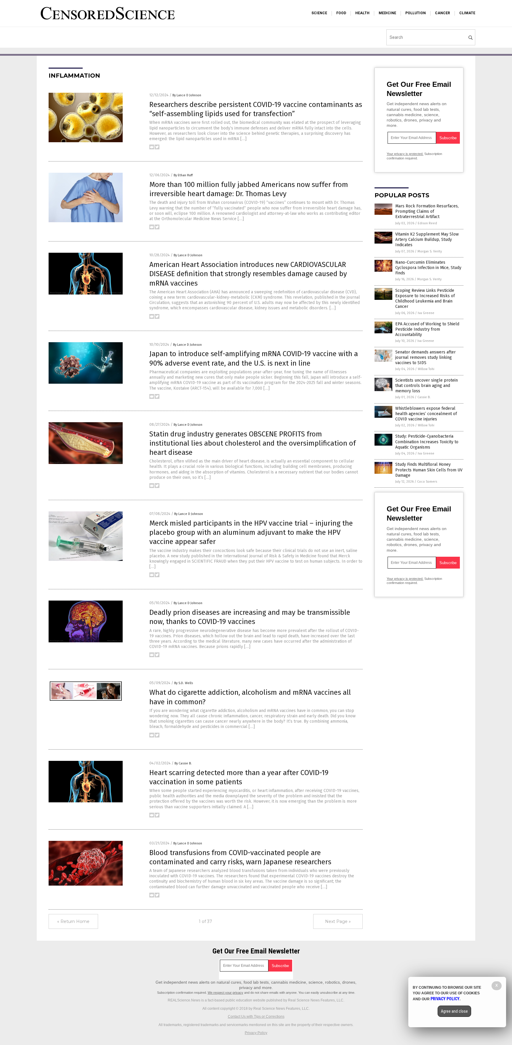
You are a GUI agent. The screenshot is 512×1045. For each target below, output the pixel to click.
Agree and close (454, 1011)
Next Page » (338, 921)
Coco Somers (427, 482)
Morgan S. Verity (429, 251)
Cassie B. (424, 397)
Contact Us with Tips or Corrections (256, 1016)
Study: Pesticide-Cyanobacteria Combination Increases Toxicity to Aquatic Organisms (426, 441)
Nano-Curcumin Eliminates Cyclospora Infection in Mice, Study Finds (428, 268)
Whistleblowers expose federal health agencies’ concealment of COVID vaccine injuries (426, 414)
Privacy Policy (256, 1033)
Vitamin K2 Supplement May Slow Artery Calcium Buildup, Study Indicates (427, 239)
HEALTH (362, 13)
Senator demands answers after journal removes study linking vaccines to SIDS (425, 357)
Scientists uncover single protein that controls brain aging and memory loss (426, 385)
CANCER (442, 13)
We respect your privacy (225, 992)
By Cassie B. (183, 763)
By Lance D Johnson (186, 95)
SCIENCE (319, 13)
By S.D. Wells (183, 683)
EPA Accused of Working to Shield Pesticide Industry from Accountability (427, 329)
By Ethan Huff (183, 175)
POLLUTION (415, 13)
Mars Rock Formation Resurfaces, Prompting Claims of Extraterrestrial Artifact (427, 211)
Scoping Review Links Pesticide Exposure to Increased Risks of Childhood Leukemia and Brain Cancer (425, 298)
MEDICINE (387, 13)
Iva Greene (426, 313)
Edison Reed (427, 223)
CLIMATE (467, 13)
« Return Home (73, 921)
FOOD (341, 13)
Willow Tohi (426, 369)
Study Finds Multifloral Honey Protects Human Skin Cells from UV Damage (429, 470)
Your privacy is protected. (405, 154)
